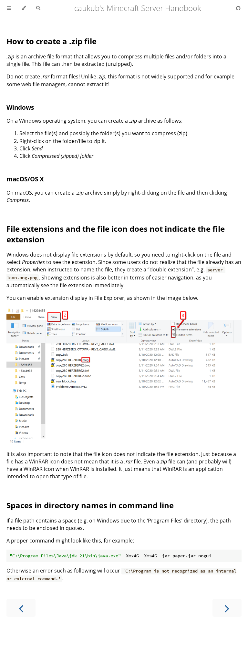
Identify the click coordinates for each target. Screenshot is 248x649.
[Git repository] (238, 8)
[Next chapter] (227, 608)
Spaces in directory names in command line (90, 505)
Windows (20, 107)
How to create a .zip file (51, 41)
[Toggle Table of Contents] (9, 8)
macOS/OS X (25, 179)
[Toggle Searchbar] (38, 8)
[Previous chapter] (21, 608)
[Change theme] (23, 8)
